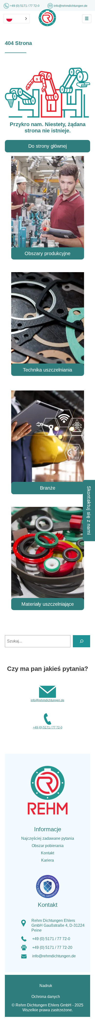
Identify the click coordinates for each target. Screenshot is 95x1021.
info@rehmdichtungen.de (54, 956)
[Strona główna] (47, 17)
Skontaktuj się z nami (89, 510)
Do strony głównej (47, 146)
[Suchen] (81, 641)
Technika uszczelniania (47, 369)
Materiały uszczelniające (47, 604)
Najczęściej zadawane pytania (47, 838)
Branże (47, 488)
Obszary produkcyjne (47, 253)
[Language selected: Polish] (16, 18)
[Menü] (86, 18)
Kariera (47, 860)
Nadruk (45, 986)
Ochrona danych (45, 997)
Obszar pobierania (48, 846)
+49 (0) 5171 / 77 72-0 (25, 6)
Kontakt (47, 853)
